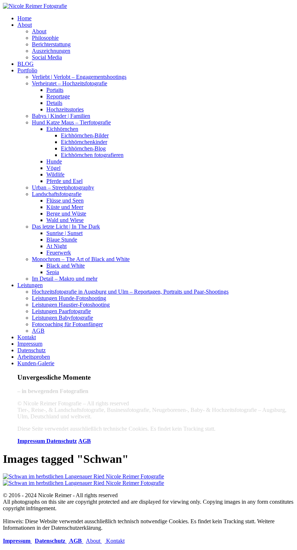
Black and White (65, 266)
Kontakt (26, 337)
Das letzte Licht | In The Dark (66, 226)
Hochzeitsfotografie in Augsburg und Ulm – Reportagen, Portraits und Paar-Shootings (130, 292)
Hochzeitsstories (65, 109)
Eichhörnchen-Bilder (85, 135)
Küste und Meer (64, 207)
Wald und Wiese (65, 220)
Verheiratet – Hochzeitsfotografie (69, 83)
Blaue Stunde (61, 239)
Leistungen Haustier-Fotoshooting (71, 305)
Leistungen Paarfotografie (61, 311)
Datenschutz (31, 350)
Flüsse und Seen (65, 200)
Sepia (52, 272)
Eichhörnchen (62, 129)
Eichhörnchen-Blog (83, 148)
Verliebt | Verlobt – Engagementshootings (79, 77)
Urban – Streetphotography (63, 187)
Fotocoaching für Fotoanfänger (67, 324)
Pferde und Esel (64, 181)
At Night (56, 246)
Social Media (47, 57)
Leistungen (30, 285)
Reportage (58, 96)
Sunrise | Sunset (64, 233)
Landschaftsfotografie (56, 194)
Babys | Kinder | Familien (61, 116)
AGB (38, 331)
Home (24, 18)
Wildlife (55, 174)
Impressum (29, 344)
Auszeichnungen (51, 51)
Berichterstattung (51, 44)
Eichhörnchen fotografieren (92, 155)
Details (54, 103)
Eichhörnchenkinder (84, 142)
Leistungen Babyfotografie (62, 318)
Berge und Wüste (66, 213)
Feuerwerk (58, 253)
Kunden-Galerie (35, 363)
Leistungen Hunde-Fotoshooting (69, 298)
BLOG (25, 64)
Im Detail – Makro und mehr (64, 279)
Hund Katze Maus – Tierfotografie (71, 122)
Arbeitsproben (33, 357)
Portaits (54, 90)
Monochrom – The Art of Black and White (81, 259)
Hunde (54, 161)
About (24, 25)
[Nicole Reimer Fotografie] (35, 6)
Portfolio (27, 70)
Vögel (53, 168)
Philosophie (45, 38)
